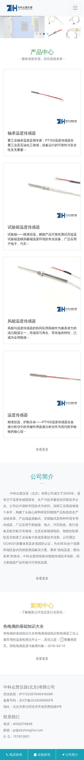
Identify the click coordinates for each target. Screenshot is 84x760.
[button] (37, 34)
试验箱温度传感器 (24, 227)
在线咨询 (43, 754)
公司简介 (71, 754)
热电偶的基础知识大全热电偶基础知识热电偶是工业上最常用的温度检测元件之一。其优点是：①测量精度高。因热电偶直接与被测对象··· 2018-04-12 (41, 639)
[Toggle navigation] (75, 8)
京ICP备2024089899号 (36, 700)
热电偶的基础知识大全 (23, 626)
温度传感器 (18, 415)
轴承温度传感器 (22, 133)
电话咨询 (15, 754)
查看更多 (42, 449)
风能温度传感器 (22, 321)
